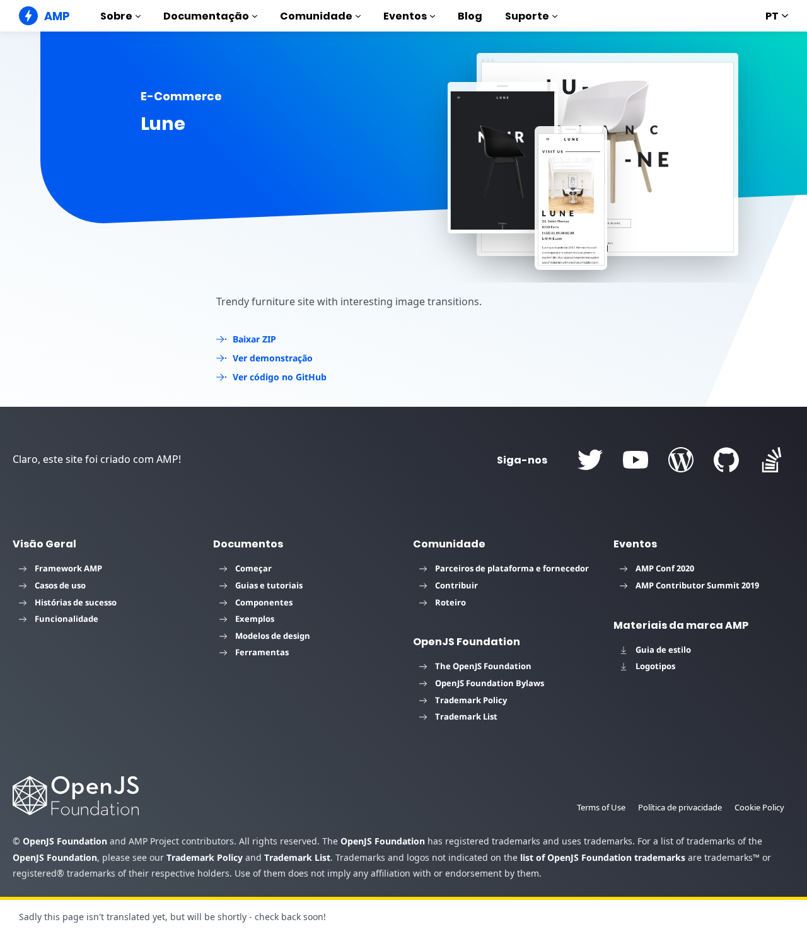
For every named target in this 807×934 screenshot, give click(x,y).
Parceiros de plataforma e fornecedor (512, 568)
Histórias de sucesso (76, 602)
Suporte (527, 16)
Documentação (206, 16)
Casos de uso (60, 585)
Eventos (405, 16)
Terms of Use (601, 807)
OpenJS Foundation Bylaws (489, 683)
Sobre (116, 16)
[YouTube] (635, 459)
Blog (470, 16)
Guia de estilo (663, 649)
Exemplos (254, 618)
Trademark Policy (471, 700)
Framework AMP (68, 568)
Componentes (264, 602)
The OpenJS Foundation (483, 666)
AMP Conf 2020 (665, 568)
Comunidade (316, 16)
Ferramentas (262, 652)
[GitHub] (726, 459)
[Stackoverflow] (771, 459)
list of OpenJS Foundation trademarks (602, 857)
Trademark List (466, 716)
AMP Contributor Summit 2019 (697, 585)
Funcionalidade (66, 618)
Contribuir (456, 585)
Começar (253, 568)
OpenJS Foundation (65, 841)
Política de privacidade (680, 807)
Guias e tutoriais (269, 585)
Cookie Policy (759, 807)
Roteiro (450, 602)
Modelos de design (272, 635)
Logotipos (655, 666)
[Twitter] (590, 459)
